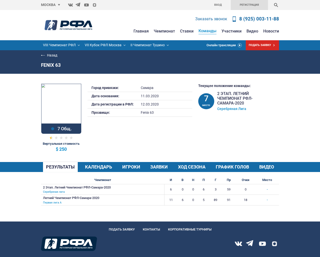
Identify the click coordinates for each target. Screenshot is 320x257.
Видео (252, 31)
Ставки (187, 31)
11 (171, 200)
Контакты (151, 229)
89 (215, 200)
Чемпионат (164, 31)
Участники (232, 31)
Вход (218, 4)
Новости (271, 31)
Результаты (60, 167)
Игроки (131, 167)
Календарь (98, 167)
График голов (232, 167)
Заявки (159, 167)
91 (228, 200)
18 (245, 200)
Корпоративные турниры (190, 229)
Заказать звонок (211, 18)
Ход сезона (192, 167)
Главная (141, 31)
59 (228, 189)
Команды (207, 30)
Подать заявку (122, 229)
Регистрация (249, 4)
